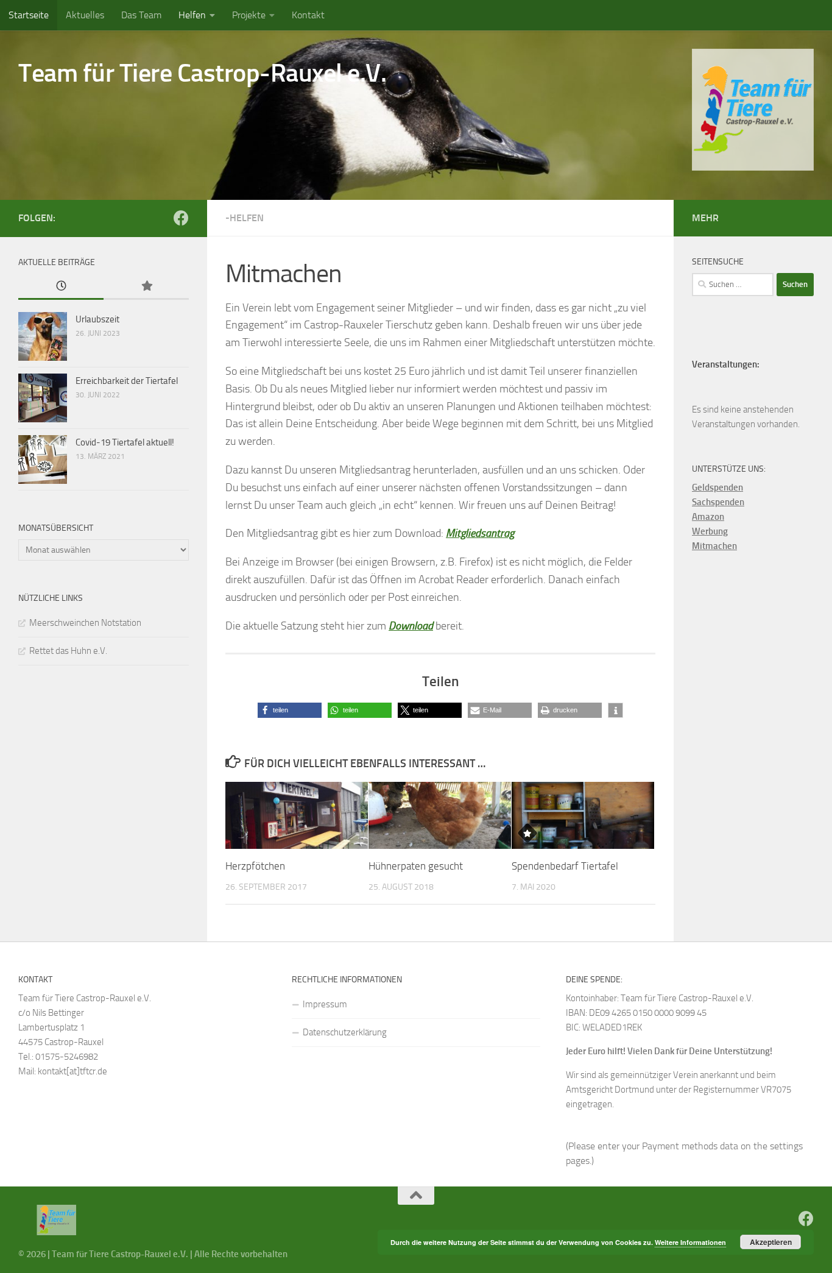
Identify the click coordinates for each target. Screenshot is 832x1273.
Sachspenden (718, 502)
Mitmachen (714, 546)
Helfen (192, 15)
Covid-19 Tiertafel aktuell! (125, 442)
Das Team (141, 15)
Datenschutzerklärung (345, 1032)
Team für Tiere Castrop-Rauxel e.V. (202, 73)
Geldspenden (717, 487)
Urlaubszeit (97, 319)
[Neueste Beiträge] (61, 287)
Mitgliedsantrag (480, 533)
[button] (290, 710)
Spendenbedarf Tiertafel (565, 866)
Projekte (249, 15)
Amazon (708, 516)
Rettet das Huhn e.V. (68, 650)
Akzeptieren (771, 1241)
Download (411, 626)
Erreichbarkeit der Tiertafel (127, 380)
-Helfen (244, 218)
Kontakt (308, 15)
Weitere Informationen (690, 1242)
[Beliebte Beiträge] (146, 287)
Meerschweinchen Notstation (85, 622)
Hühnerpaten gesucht (415, 866)
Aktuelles (85, 15)
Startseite (29, 15)
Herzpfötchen (255, 866)
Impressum (325, 1004)
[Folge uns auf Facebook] (181, 217)
